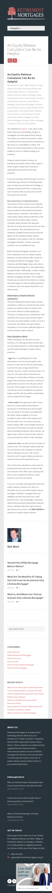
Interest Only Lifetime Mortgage (20, 664)
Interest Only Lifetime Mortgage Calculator (23, 117)
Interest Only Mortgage (17, 668)
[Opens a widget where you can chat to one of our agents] (33, 877)
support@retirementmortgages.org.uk (27, 857)
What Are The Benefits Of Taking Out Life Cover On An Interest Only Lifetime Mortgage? (25, 580)
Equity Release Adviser (15, 98)
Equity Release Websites (32, 111)
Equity (38, 95)
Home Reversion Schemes (30, 114)
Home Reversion (13, 114)
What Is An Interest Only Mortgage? (21, 713)
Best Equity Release (30, 88)
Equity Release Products (16, 108)
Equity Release (13, 652)
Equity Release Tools (15, 111)
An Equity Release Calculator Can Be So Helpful (21, 77)
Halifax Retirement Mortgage (19, 655)
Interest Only (12, 661)
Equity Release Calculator (34, 98)
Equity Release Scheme (34, 108)
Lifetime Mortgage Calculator (18, 120)
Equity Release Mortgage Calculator (29, 104)
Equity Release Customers (17, 101)
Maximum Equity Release (26, 123)
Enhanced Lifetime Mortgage (24, 95)
